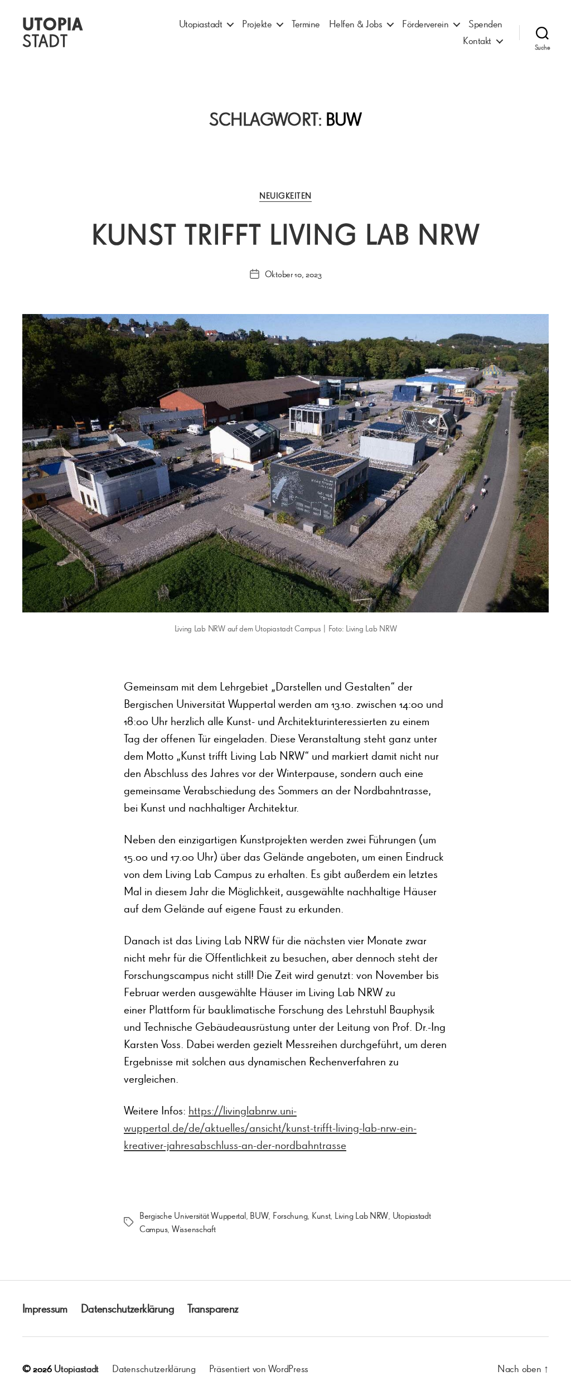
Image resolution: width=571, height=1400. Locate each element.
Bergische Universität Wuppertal (192, 1215)
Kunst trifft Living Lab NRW (285, 234)
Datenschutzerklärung (127, 1308)
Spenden (485, 24)
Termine (306, 24)
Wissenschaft (194, 1228)
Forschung (290, 1215)
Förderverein (425, 24)
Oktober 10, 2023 (293, 273)
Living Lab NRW (361, 1215)
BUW (259, 1215)
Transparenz (213, 1308)
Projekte (257, 24)
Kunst (321, 1215)
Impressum (44, 1308)
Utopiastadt (200, 24)
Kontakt (477, 40)
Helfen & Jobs (356, 24)
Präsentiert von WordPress (258, 1368)
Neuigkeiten (285, 196)
